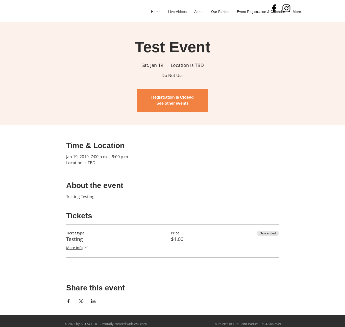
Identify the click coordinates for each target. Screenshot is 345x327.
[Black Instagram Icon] (286, 8)
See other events (172, 103)
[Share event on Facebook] (68, 301)
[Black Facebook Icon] (274, 8)
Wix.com (140, 323)
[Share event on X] (81, 301)
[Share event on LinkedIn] (93, 301)
